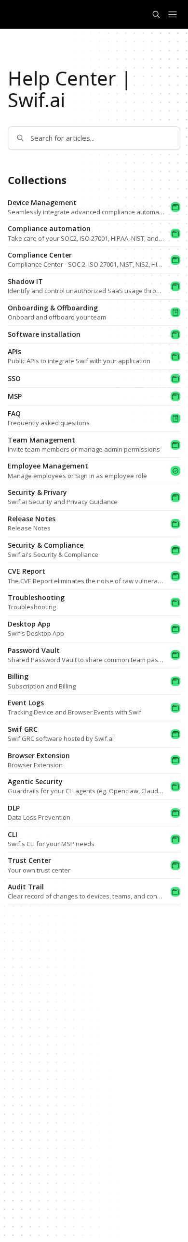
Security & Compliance (45, 545)
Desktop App (29, 624)
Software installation (44, 334)
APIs (14, 351)
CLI (12, 834)
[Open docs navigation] (172, 14)
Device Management (42, 202)
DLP (14, 808)
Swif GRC (23, 729)
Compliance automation (49, 228)
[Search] (156, 14)
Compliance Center (40, 255)
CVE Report (26, 571)
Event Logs (26, 703)
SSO (14, 378)
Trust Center (29, 860)
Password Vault (34, 650)
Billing (18, 676)
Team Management (41, 440)
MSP (15, 396)
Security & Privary (37, 492)
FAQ (14, 413)
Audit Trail (26, 887)
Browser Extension (39, 755)
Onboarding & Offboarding (53, 308)
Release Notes (31, 519)
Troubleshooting (36, 597)
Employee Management (48, 466)
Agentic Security (35, 781)
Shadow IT (25, 281)
